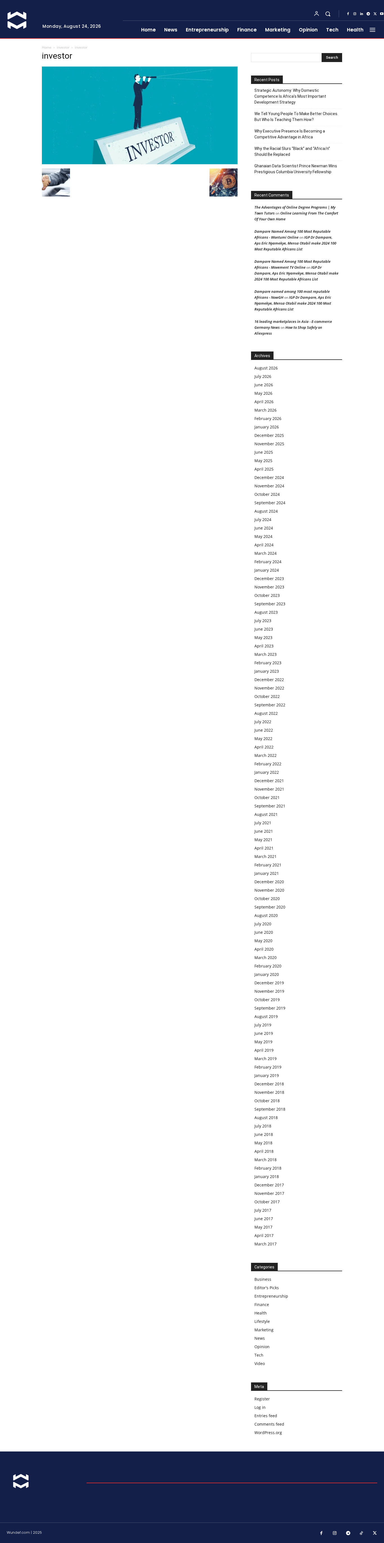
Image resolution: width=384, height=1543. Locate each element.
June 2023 (263, 629)
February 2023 (267, 662)
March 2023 (265, 654)
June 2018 (263, 1134)
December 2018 (269, 1084)
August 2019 (266, 1016)
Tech (258, 1355)
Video (259, 1363)
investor (63, 47)
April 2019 (264, 1050)
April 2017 (264, 1235)
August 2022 (266, 713)
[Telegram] (368, 14)
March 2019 (265, 1058)
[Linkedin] (361, 14)
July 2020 (262, 923)
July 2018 (262, 1126)
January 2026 (266, 427)
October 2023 (267, 595)
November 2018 (269, 1092)
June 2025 (263, 452)
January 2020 (266, 974)
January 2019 (266, 1075)
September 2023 (269, 603)
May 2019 (263, 1041)
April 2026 (264, 401)
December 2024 (269, 477)
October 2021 (267, 797)
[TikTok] (361, 1533)
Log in (260, 1407)
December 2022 (269, 679)
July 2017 (262, 1210)
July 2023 (262, 620)
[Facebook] (348, 14)
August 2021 (266, 814)
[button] (328, 13)
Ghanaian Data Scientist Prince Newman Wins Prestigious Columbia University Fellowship (295, 169)
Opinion (262, 1346)
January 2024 (266, 570)
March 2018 (265, 1159)
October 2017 (267, 1201)
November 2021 (269, 789)
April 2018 (264, 1151)
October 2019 (267, 999)
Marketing (264, 1329)
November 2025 (269, 443)
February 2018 (267, 1168)
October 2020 (267, 898)
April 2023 (264, 646)
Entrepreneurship (271, 1296)
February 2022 (267, 763)
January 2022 (266, 772)
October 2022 (267, 696)
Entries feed (265, 1415)
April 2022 (264, 747)
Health (260, 1313)
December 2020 (269, 881)
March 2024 (265, 553)
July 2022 (262, 721)
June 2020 (263, 932)
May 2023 (263, 637)
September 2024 (269, 502)
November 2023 (269, 587)
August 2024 (266, 511)
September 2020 (269, 907)
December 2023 (269, 578)
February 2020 (267, 966)
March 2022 (265, 755)
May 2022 (263, 738)
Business (262, 1279)
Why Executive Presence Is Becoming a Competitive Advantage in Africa (289, 134)
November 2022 (269, 688)
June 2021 (263, 831)
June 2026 (263, 384)
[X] (375, 14)
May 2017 (263, 1227)
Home (46, 47)
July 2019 (262, 1025)
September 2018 (269, 1109)
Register (262, 1399)
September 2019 (269, 1008)
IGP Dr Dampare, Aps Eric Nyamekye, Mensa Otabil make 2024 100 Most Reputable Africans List (295, 243)
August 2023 (266, 612)
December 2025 (269, 435)
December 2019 (269, 982)
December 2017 (269, 1185)
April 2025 (264, 469)
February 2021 (267, 865)
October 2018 (267, 1100)
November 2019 (269, 991)
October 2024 (267, 494)
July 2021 (262, 822)
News (259, 1338)
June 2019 (263, 1033)
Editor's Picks (266, 1287)
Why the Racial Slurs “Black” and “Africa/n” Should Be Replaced (292, 151)
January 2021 (266, 873)
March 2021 (265, 856)
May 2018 (263, 1142)
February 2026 (267, 418)
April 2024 (264, 544)
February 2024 (267, 561)
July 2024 (262, 519)
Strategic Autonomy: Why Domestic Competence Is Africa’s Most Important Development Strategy (290, 96)
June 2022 (263, 730)
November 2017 (269, 1193)
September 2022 (269, 704)
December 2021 (269, 780)
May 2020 (263, 940)
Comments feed (269, 1424)
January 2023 (266, 671)
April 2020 (264, 949)
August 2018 (266, 1117)
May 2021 (263, 839)
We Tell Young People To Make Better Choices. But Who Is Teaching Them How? (296, 116)
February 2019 (267, 1067)
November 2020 (269, 890)
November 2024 (269, 486)
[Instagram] (354, 14)
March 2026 (265, 410)
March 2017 (265, 1244)
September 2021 (269, 806)
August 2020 (266, 915)
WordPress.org (268, 1432)
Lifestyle (262, 1321)
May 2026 (263, 393)
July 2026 (262, 376)
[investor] (140, 162)
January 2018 (266, 1176)
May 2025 (263, 460)
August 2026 (266, 368)
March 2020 (265, 957)
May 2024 (263, 536)
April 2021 (264, 848)
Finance (261, 1304)
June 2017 (263, 1218)
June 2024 (263, 528)
